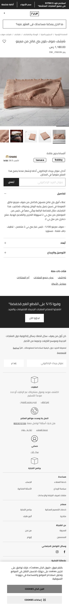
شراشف (62, 277)
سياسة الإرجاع (60, 489)
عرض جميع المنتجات (44, 277)
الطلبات (34, 387)
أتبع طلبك (27, 516)
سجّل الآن (35, 452)
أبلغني (11, 182)
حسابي (34, 446)
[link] (59, 13)
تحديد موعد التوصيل (28, 402)
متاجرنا (63, 516)
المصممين (61, 537)
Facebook (64, 551)
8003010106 (20, 423)
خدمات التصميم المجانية (55, 509)
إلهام (29, 537)
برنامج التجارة (34, 468)
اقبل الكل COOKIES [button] (34, 589)
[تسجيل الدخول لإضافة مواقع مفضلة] (4, 41)
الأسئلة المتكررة (25, 489)
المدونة (63, 530)
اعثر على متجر (26, 430)
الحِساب (28, 482)
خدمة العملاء (42, 430)
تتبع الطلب (45, 402)
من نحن (28, 530)
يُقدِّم (13, 363)
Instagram (57, 551)
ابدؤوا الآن (34, 318)
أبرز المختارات (23, 277)
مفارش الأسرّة (58, 284)
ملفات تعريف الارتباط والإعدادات (52, 495)
